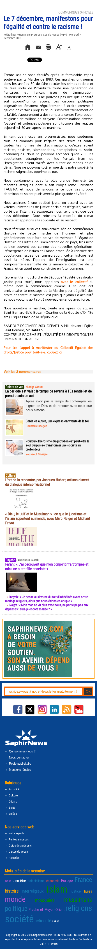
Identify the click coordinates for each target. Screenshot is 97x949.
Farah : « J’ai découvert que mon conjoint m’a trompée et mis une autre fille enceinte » (46, 566)
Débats (12, 801)
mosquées (45, 900)
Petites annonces (18, 839)
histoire (12, 891)
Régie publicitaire (19, 763)
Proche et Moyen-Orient (46, 909)
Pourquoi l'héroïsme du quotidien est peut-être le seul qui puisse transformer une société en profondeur (57, 445)
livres (88, 891)
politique (16, 908)
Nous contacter (18, 757)
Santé (11, 807)
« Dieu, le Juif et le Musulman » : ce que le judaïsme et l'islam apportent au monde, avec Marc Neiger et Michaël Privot (47, 518)
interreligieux (33, 891)
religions (78, 908)
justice (76, 891)
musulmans (78, 899)
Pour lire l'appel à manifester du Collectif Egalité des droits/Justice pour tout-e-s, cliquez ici (48, 350)
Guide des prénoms (20, 845)
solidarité (43, 920)
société (19, 919)
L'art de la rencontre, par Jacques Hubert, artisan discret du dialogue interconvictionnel (47, 482)
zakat (55, 921)
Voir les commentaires (22, 372)
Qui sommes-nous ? (21, 751)
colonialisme (36, 881)
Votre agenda (16, 833)
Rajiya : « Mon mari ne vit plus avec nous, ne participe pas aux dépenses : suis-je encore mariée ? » (46, 607)
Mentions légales (19, 769)
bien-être (19, 880)
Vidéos (12, 813)
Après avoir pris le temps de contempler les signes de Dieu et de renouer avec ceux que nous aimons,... (59, 405)
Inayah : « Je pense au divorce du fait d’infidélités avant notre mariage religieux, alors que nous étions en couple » (46, 599)
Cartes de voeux (18, 851)
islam (57, 889)
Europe (67, 880)
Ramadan (13, 857)
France (83, 880)
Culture (13, 795)
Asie (8, 881)
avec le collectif (74, 282)
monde (15, 899)
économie (52, 881)
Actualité (13, 789)
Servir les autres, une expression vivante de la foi (57, 421)
